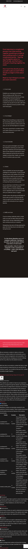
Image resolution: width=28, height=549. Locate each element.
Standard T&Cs (5, 346)
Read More (2, 375)
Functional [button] (2, 495)
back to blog (14, 269)
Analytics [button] (2, 516)
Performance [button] (3, 506)
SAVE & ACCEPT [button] (4, 548)
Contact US (14, 309)
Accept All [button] (21, 375)
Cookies (21, 344)
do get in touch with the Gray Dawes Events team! (15, 242)
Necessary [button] (2, 401)
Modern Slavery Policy (15, 344)
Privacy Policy (19, 342)
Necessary (4, 403)
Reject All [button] (16, 375)
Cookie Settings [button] (9, 375)
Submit (5, 333)
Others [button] (1, 538)
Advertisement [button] (3, 527)
